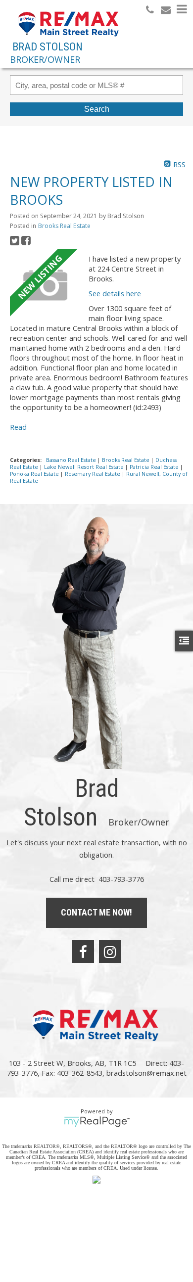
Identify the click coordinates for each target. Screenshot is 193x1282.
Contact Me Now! (96, 912)
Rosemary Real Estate (93, 473)
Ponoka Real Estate (35, 473)
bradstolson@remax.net (146, 1073)
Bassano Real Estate (71, 460)
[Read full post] (45, 285)
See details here (115, 293)
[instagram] (110, 951)
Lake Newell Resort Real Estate (84, 466)
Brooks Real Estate (64, 226)
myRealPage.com (96, 1122)
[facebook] (83, 951)
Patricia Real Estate (155, 466)
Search (96, 109)
